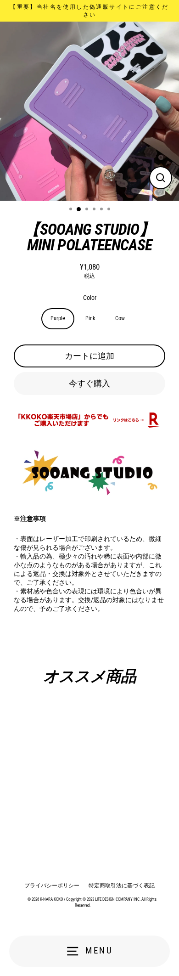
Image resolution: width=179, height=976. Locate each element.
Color (89, 297)
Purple (57, 318)
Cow (120, 318)
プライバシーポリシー (51, 885)
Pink (90, 318)
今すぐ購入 (89, 383)
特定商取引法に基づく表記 (122, 885)
